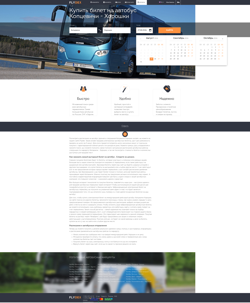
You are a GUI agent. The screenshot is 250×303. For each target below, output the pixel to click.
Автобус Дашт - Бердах (133, 276)
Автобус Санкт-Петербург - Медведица (82, 269)
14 (171, 53)
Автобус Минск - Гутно (105, 274)
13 (192, 50)
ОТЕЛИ (119, 2)
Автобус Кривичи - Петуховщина (80, 276)
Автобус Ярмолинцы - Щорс (78, 279)
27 (151, 59)
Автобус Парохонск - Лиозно (78, 281)
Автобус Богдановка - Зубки (78, 272)
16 (178, 53)
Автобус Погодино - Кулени (135, 264)
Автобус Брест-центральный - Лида (109, 264)
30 (162, 59)
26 (188, 56)
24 (181, 56)
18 (185, 53)
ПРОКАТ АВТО (130, 2)
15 (174, 53)
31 (141, 62)
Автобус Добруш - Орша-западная (137, 272)
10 (181, 50)
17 (181, 53)
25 (185, 56)
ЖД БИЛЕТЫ (108, 2)
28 (155, 59)
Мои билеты (170, 2)
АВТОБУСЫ (142, 2)
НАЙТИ (169, 30)
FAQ (115, 296)
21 (171, 56)
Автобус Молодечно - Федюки (79, 274)
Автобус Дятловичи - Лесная (107, 267)
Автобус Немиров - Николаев (107, 269)
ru (162, 2)
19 (188, 53)
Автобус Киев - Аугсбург (106, 272)
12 (188, 50)
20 (192, 53)
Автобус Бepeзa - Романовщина (136, 279)
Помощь (110, 296)
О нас (98, 296)
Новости (104, 296)
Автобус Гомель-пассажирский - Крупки (82, 267)
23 (178, 56)
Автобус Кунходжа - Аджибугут (136, 269)
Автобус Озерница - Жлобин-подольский (111, 281)
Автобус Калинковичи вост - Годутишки (138, 281)
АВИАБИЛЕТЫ (95, 2)
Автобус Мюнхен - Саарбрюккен (108, 279)
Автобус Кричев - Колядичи (106, 276)
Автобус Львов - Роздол (134, 267)
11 (185, 50)
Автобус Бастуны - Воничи (134, 274)
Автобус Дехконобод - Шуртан (79, 264)
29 (158, 59)
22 (174, 56)
